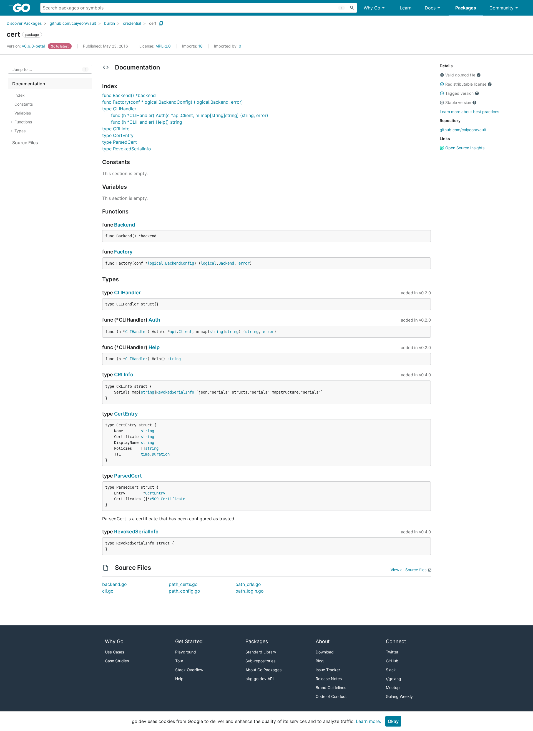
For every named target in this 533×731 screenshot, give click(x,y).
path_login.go (249, 591)
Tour (179, 660)
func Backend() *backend (129, 95)
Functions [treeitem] (23, 122)
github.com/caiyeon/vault (73, 23)
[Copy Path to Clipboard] (161, 23)
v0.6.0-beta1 (27, 46)
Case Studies (117, 660)
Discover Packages (24, 23)
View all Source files (408, 569)
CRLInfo (123, 374)
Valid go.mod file (460, 75)
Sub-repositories (260, 660)
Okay (393, 721)
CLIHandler (127, 292)
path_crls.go (248, 584)
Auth (154, 320)
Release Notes (329, 678)
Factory (123, 252)
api (173, 331)
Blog (320, 660)
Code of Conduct (331, 696)
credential (132, 23)
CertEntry (126, 414)
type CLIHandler (119, 108)
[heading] (23, 7)
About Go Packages (263, 669)
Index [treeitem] (19, 95)
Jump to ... (22, 69)
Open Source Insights (464, 147)
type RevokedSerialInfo (126, 148)
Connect (396, 641)
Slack (391, 669)
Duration (161, 454)
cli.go (108, 591)
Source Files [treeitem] (25, 142)
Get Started (189, 641)
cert (152, 23)
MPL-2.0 (163, 46)
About (323, 641)
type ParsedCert (119, 142)
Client (185, 331)
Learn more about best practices (469, 111)
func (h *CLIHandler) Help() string (146, 122)
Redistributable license (465, 84)
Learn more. (368, 721)
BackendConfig (179, 263)
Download (325, 652)
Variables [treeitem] (22, 113)
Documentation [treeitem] (28, 83)
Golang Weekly (399, 696)
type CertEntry (118, 135)
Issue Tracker (328, 669)
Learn (405, 8)
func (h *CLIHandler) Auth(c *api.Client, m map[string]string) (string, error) (189, 115)
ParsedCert (128, 476)
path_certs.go (183, 584)
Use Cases (114, 652)
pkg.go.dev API (259, 678)
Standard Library (260, 652)
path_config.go (184, 591)
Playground (185, 652)
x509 (154, 499)
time (145, 454)
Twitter (392, 652)
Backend (124, 225)
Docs (430, 8)
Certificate (173, 499)
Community (501, 8)
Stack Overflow (189, 669)
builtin (109, 23)
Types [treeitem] (20, 130)
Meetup (393, 687)
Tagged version (459, 93)
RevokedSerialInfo (175, 392)
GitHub (392, 660)
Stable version (458, 102)
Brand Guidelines (331, 687)
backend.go (114, 584)
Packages (465, 8)
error (244, 263)
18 (193, 46)
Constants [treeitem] (23, 104)
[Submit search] (352, 8)
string (216, 331)
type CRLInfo (116, 128)
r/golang (393, 678)
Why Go (372, 8)
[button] (442, 75)
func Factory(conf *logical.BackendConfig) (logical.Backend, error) (172, 102)
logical (155, 263)
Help (154, 347)
